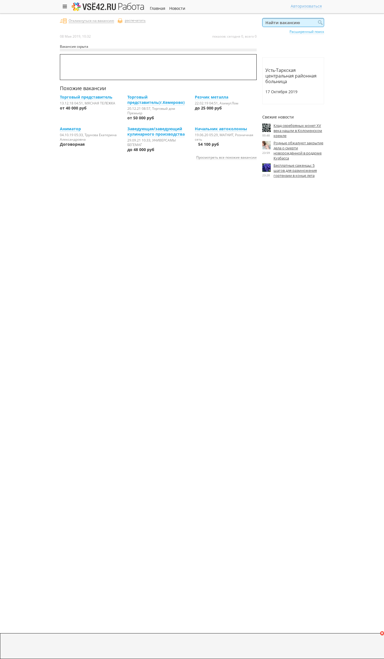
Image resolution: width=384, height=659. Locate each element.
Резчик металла (211, 97)
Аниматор (70, 128)
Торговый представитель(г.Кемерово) (156, 99)
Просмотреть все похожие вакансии (226, 157)
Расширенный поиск (307, 31)
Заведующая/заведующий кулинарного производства (156, 131)
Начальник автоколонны (221, 128)
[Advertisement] (293, 233)
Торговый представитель (86, 97)
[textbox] (293, 22)
